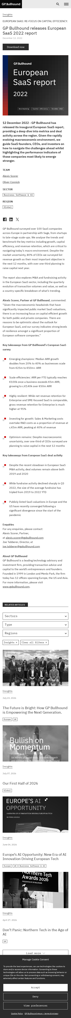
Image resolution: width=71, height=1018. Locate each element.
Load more (33, 953)
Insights (8, 14)
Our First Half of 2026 (20, 783)
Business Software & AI (18, 194)
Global (8, 207)
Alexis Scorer (10, 176)
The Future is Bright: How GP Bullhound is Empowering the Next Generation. (35, 709)
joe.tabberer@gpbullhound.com (21, 546)
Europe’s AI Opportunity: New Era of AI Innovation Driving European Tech (34, 856)
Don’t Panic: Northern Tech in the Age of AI (35, 931)
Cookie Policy (17, 1013)
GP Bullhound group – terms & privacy (41, 1013)
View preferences (35, 1005)
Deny (35, 996)
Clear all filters (33, 642)
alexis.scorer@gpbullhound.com (25, 537)
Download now (15, 47)
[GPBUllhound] (11, 4)
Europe (7, 719)
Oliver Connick (11, 182)
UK (15, 719)
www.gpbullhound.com (16, 586)
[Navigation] (66, 4)
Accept (35, 987)
